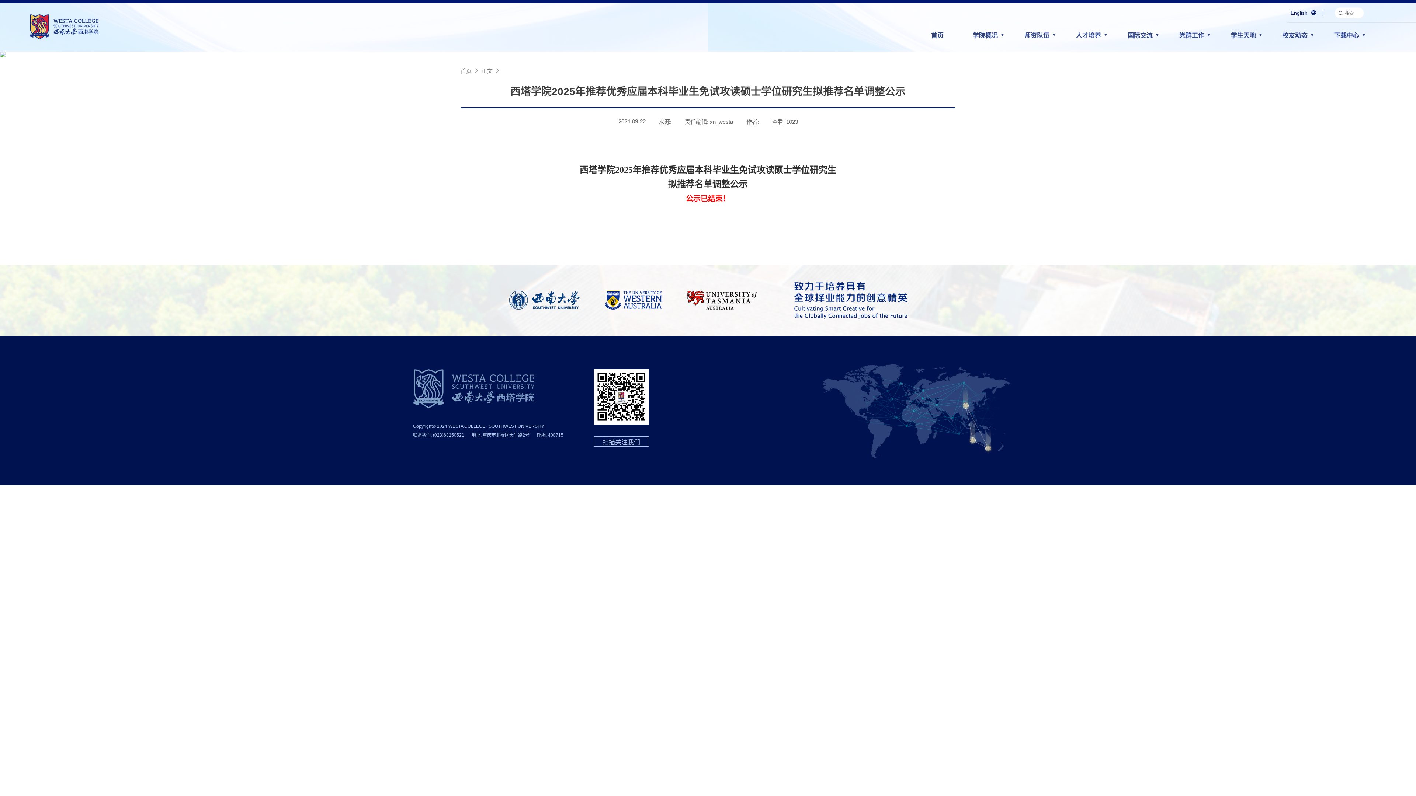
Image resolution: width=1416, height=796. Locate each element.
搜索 (1349, 13)
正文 (487, 71)
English (1299, 13)
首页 (937, 35)
